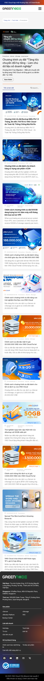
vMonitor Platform (8, 615)
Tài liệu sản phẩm (28, 645)
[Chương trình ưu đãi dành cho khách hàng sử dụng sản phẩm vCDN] (22, 150)
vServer (12, 56)
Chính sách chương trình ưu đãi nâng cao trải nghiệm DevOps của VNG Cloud (21, 299)
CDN (27, 163)
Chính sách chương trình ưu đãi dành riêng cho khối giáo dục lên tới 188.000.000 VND (22, 256)
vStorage (17, 56)
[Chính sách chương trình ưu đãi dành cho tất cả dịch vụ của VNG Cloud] (22, 369)
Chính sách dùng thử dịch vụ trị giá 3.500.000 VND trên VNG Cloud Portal (20, 474)
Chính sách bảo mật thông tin (11, 646)
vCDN (30, 163)
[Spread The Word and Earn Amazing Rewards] (22, 500)
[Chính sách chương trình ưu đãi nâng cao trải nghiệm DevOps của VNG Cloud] (22, 282)
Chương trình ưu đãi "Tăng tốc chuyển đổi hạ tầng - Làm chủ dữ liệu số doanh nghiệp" (21, 63)
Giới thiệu (6, 628)
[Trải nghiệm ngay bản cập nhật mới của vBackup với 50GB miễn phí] (22, 413)
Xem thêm (8, 80)
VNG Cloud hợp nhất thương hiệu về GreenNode (22, 3)
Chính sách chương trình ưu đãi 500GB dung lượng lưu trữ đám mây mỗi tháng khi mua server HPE (21, 212)
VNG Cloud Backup (22, 116)
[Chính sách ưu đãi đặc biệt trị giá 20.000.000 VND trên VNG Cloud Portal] (22, 326)
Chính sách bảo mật (30, 679)
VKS (24, 615)
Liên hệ (25, 631)
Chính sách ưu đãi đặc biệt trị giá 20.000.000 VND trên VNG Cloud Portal (21, 343)
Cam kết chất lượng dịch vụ (12, 650)
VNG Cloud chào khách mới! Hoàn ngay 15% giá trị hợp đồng (20, 560)
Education (28, 252)
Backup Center (8, 618)
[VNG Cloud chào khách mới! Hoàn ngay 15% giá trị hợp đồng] (22, 543)
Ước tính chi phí (8, 634)
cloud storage (29, 205)
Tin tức (5, 631)
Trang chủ (7, 20)
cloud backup (29, 425)
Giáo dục (34, 252)
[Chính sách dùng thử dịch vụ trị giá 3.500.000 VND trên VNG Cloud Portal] (22, 457)
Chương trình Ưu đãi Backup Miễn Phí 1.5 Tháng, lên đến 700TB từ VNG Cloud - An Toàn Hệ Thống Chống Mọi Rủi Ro (22, 121)
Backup (20, 426)
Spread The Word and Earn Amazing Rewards (19, 517)
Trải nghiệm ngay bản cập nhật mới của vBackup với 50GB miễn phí (20, 431)
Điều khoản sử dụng (14, 679)
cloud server (24, 56)
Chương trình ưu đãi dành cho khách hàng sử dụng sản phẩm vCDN (20, 167)
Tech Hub (15, 20)
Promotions (6, 56)
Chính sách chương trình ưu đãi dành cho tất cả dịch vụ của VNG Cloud (21, 385)
